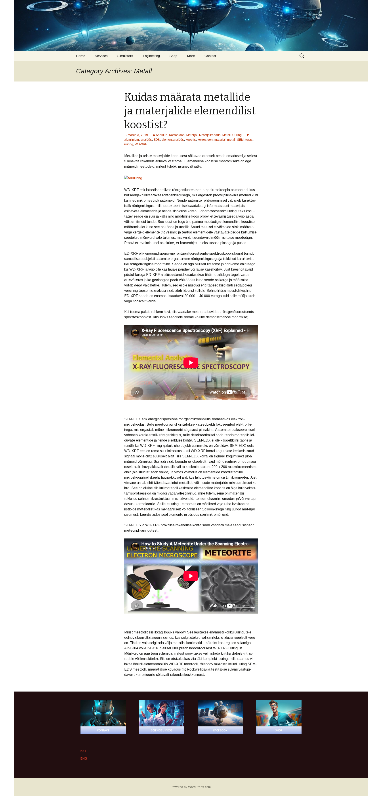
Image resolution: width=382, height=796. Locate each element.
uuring (128, 144)
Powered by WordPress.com (191, 787)
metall (231, 139)
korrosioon (205, 139)
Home (80, 56)
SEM (240, 139)
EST (83, 750)
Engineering (151, 56)
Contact (210, 56)
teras (249, 139)
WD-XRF (141, 144)
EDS (157, 139)
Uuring (237, 135)
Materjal (191, 135)
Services (101, 56)
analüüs (146, 139)
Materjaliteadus (210, 135)
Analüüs (161, 135)
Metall (226, 135)
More (191, 56)
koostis (191, 139)
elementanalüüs (173, 139)
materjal (219, 139)
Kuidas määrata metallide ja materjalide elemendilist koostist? (190, 111)
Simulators (125, 56)
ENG (83, 758)
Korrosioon (177, 135)
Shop (173, 56)
